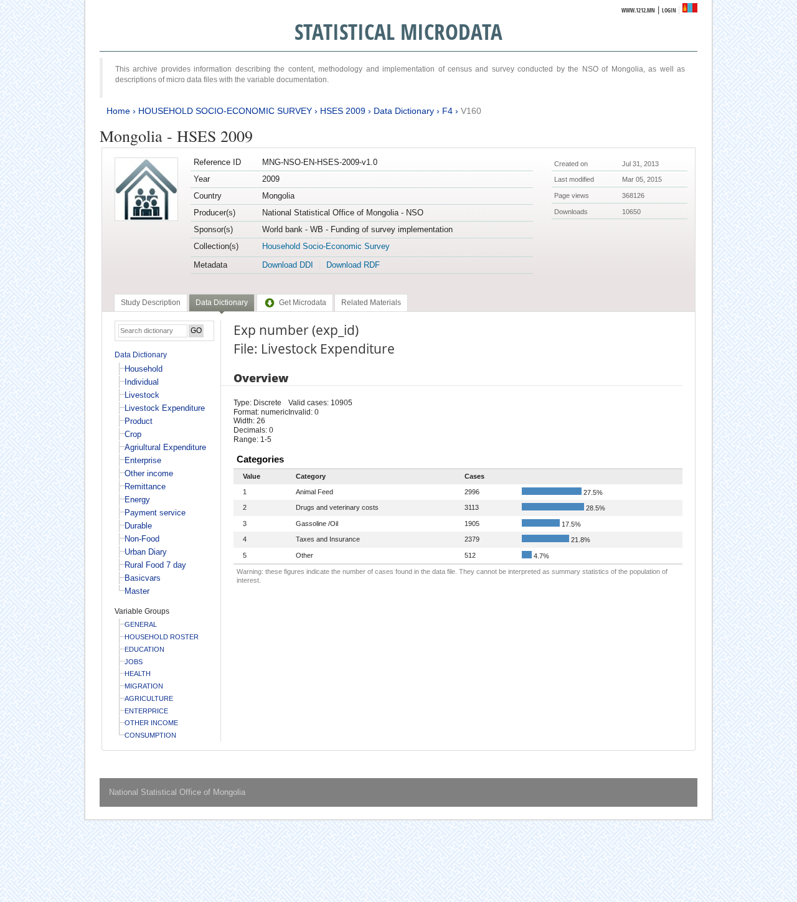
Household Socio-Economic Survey (326, 246)
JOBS (134, 661)
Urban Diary (146, 552)
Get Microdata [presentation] (302, 302)
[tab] (150, 302)
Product (139, 421)
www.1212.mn (638, 10)
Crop (133, 434)
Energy (137, 499)
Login (669, 10)
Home (118, 111)
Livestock (142, 395)
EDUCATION (144, 649)
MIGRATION (144, 686)
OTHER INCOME (151, 722)
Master (137, 591)
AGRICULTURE (149, 698)
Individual (142, 382)
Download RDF (353, 265)
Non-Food (142, 538)
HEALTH (138, 673)
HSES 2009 (342, 111)
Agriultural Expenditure (165, 447)
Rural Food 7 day (155, 565)
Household (144, 368)
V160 (471, 111)
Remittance (145, 486)
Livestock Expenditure (165, 408)
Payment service (155, 512)
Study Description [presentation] (151, 302)
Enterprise (143, 460)
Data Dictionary (404, 111)
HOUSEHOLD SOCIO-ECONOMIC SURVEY (225, 111)
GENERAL (141, 624)
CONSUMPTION (150, 735)
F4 (447, 111)
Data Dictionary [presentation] (222, 302)
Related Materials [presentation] (371, 302)
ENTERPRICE (146, 711)
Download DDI (287, 265)
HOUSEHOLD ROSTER (162, 637)
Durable (138, 525)
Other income (149, 473)
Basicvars (143, 578)
